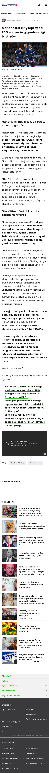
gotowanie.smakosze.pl (12, 758)
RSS (3, 731)
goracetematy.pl (34, 763)
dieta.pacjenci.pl (10, 768)
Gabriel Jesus (35, 463)
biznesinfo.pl (32, 748)
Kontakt (30, 709)
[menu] (45, 5)
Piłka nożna (21, 13)
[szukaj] (39, 5)
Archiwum (7, 726)
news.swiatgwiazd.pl (35, 758)
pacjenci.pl (31, 753)
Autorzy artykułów (11, 722)
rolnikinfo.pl (8, 753)
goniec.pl (6, 763)
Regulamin (31, 714)
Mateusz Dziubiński (15, 20)
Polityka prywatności (36, 719)
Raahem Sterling (17, 463)
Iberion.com (7, 748)
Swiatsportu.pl (6, 13)
